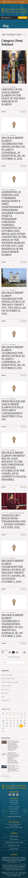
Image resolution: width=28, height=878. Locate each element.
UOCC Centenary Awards (14, 845)
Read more (3, 111)
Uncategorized (5, 700)
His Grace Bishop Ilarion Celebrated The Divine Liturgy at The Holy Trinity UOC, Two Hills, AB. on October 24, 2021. (13, 303)
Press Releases (11, 34)
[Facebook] (9, 794)
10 (3, 721)
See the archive (5, 776)
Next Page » (17, 657)
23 (24, 723)
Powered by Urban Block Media (14, 816)
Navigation (6, 18)
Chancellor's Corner (14, 513)
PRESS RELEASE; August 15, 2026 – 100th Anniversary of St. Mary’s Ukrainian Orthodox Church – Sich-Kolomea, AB (13, 769)
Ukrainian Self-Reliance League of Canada (14, 842)
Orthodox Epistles (6, 686)
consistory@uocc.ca (14, 811)
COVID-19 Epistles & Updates (9, 682)
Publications (4, 693)
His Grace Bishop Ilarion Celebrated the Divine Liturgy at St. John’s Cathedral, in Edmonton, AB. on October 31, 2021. (13, 148)
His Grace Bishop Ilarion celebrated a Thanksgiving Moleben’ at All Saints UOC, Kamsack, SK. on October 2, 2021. (12, 626)
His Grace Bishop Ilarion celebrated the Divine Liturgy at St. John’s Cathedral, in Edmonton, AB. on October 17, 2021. (13, 358)
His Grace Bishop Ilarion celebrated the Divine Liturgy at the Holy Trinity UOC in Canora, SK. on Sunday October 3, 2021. (13, 571)
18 (7, 723)
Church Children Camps (8, 678)
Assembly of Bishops (14, 836)
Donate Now (22, 17)
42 (24, 652)
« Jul (2, 731)
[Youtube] (17, 794)
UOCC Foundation (14, 839)
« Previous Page (11, 657)
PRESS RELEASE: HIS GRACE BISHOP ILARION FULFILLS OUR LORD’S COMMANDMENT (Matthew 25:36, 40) (13, 410)
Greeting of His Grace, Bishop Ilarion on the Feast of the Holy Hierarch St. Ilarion (13, 97)
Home (4, 34)
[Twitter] (13, 794)
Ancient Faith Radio (14, 848)
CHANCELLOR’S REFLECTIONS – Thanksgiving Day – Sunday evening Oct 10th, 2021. (13, 521)
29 (9, 652)
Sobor (3, 696)
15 (21, 721)
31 (17, 652)
